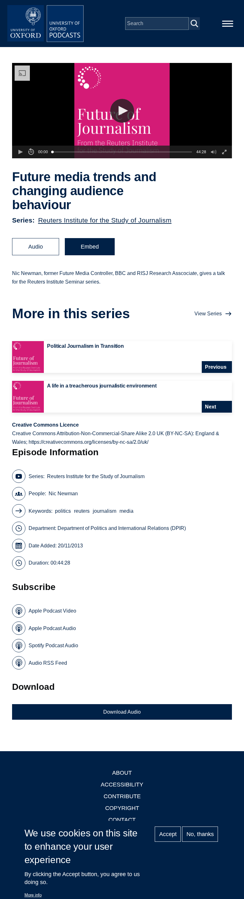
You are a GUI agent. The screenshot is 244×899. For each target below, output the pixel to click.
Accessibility (122, 784)
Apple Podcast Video (52, 611)
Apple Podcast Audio (52, 628)
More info (33, 895)
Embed (90, 247)
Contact (122, 820)
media (126, 511)
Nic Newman (63, 493)
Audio (35, 247)
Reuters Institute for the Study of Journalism (105, 220)
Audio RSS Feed (48, 663)
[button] (122, 111)
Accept (168, 834)
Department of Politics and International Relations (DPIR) (122, 528)
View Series (208, 313)
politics (63, 511)
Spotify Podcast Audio (53, 645)
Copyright (122, 808)
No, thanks (200, 834)
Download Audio (122, 712)
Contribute (122, 796)
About (122, 773)
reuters (82, 511)
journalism (104, 511)
